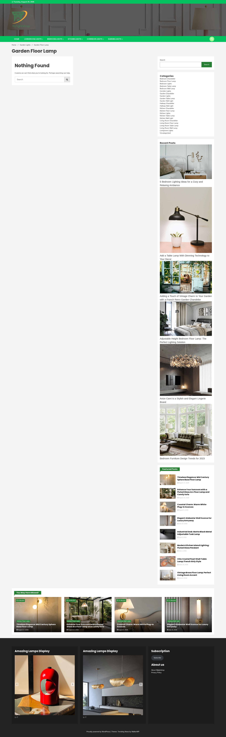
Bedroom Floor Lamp (168, 81)
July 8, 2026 (182, 537)
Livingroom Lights (33, 39)
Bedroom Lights (54, 39)
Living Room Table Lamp (169, 126)
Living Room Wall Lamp (168, 128)
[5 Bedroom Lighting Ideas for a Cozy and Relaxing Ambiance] (186, 162)
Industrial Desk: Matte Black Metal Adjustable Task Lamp (194, 533)
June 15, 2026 (183, 564)
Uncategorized (165, 133)
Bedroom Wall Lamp (167, 89)
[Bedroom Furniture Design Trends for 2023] (186, 430)
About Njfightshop (157, 670)
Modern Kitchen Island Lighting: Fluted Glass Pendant (193, 546)
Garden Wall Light (166, 101)
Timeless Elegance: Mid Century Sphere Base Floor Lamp (193, 478)
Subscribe (157, 658)
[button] (72, 684)
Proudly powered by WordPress (99, 732)
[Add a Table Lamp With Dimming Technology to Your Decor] (186, 220)
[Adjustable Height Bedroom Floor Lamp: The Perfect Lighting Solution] (186, 319)
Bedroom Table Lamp (168, 86)
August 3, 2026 (183, 510)
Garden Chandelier (167, 93)
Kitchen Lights (74, 39)
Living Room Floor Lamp (169, 123)
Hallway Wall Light (166, 106)
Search (162, 60)
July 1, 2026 (182, 551)
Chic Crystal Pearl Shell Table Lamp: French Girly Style (192, 560)
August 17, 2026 (183, 483)
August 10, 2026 (183, 498)
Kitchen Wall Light (166, 118)
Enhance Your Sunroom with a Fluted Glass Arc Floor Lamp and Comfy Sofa (193, 492)
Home (16, 39)
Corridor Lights (94, 39)
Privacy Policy (156, 672)
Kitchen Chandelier (167, 108)
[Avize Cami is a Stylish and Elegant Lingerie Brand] (186, 370)
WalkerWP (135, 732)
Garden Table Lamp (167, 98)
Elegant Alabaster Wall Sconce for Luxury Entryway (194, 519)
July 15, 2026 (182, 523)
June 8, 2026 (182, 578)
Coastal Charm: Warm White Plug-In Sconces (191, 505)
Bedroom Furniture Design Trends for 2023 (182, 458)
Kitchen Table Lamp (167, 116)
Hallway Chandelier (167, 103)
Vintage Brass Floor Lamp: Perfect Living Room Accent (194, 573)
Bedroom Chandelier (167, 79)
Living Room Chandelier (169, 121)
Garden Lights (114, 39)
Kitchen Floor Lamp (167, 111)
